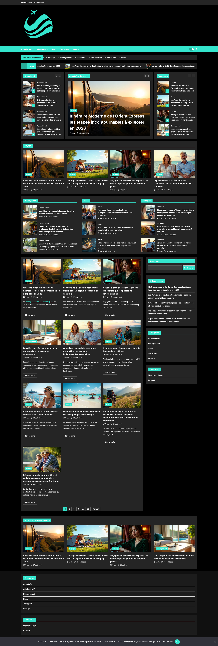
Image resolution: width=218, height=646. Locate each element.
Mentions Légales (155, 375)
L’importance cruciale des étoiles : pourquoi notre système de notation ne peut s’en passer (89, 245)
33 (88, 509)
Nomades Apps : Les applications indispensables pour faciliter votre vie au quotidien (89, 212)
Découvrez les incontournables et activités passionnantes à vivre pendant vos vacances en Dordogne (41, 478)
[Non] (215, 641)
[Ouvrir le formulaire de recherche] (196, 49)
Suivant (95, 509)
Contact (151, 380)
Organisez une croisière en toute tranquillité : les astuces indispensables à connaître (163, 130)
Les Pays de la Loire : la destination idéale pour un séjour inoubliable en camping (63, 66)
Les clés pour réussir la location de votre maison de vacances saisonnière (163, 116)
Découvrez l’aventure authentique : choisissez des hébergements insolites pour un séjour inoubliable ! (30, 228)
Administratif (26, 49)
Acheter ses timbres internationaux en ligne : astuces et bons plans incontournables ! (29, 130)
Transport (64, 49)
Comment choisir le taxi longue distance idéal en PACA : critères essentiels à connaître (148, 245)
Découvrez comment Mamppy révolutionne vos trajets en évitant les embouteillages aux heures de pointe (148, 212)
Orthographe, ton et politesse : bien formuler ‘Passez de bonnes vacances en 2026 (29, 87)
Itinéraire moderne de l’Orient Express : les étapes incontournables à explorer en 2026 (43, 183)
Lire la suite (31, 315)
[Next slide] (59, 75)
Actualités (111, 57)
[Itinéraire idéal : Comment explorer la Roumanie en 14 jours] (122, 332)
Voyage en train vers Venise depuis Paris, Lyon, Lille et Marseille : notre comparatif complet (148, 228)
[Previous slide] (56, 75)
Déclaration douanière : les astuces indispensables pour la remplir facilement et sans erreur (29, 101)
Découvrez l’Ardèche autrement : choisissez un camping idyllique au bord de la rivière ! (30, 245)
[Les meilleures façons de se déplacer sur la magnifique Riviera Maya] (82, 395)
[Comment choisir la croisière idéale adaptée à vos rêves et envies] (42, 395)
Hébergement (42, 49)
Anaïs (73, 133)
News (53, 49)
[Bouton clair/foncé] (191, 49)
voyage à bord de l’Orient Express (40, 301)
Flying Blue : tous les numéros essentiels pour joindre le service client (89, 228)
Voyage (76, 49)
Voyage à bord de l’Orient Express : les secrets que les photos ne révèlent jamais (144, 66)
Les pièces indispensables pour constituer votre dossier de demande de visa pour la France (29, 116)
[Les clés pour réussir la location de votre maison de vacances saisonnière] (42, 332)
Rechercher (155, 261)
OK (177, 642)
